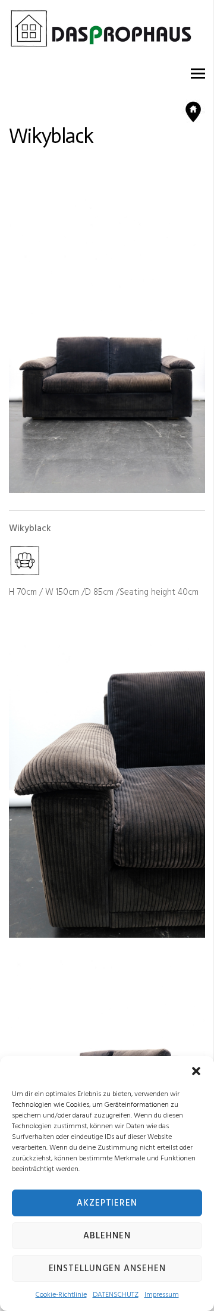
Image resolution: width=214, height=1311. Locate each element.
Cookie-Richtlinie (61, 1295)
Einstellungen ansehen (107, 1269)
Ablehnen (106, 1236)
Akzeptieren (107, 1203)
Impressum (161, 1295)
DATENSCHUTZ (116, 1295)
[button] (196, 1071)
